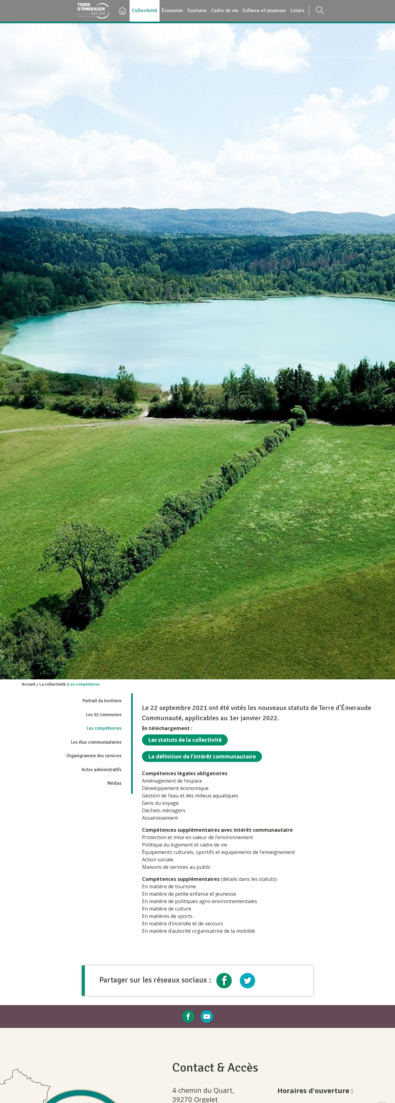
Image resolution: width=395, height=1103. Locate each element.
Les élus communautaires (96, 742)
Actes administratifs (101, 769)
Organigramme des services (94, 756)
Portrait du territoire (102, 701)
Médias (114, 783)
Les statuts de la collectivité (185, 739)
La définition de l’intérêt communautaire (202, 756)
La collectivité (52, 684)
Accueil (28, 684)
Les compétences (104, 728)
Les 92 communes (104, 714)
